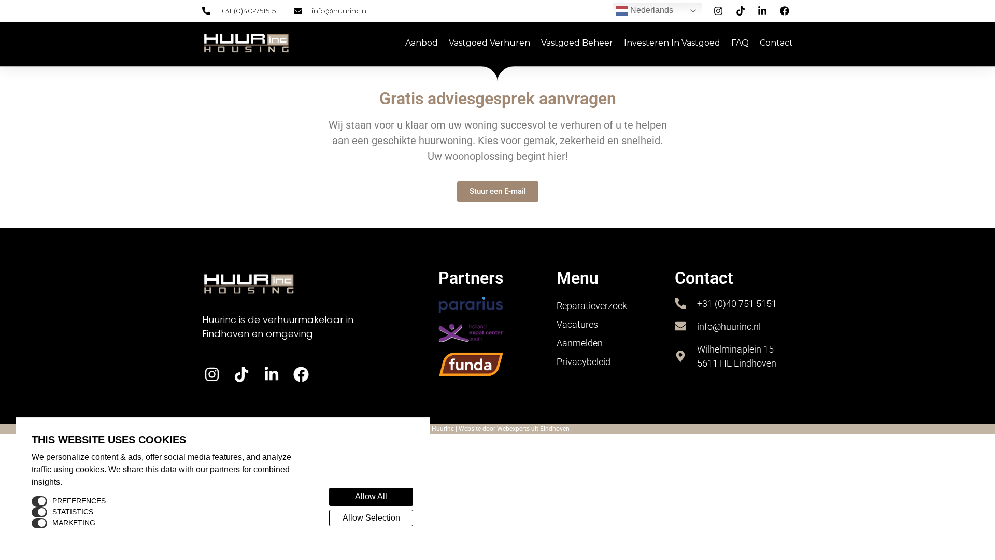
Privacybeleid (583, 361)
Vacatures (577, 324)
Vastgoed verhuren (489, 43)
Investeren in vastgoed (672, 43)
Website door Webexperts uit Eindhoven (514, 428)
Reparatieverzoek (592, 305)
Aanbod (421, 43)
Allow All (371, 496)
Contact (776, 43)
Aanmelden (580, 343)
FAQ (740, 43)
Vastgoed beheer (577, 43)
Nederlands (650, 10)
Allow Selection (371, 517)
